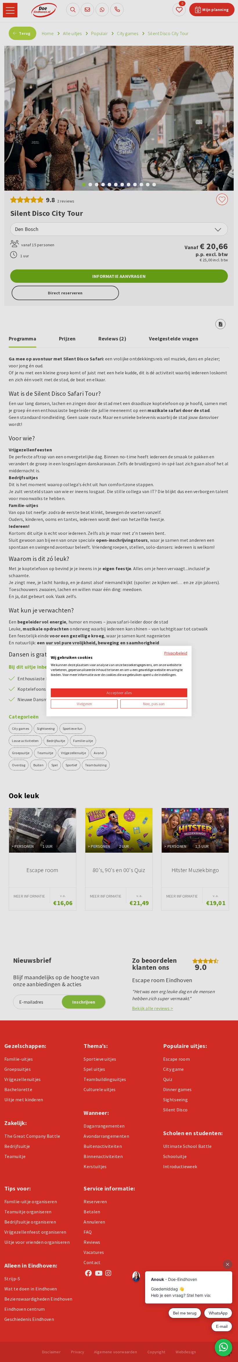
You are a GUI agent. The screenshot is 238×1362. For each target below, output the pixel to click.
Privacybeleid (175, 653)
